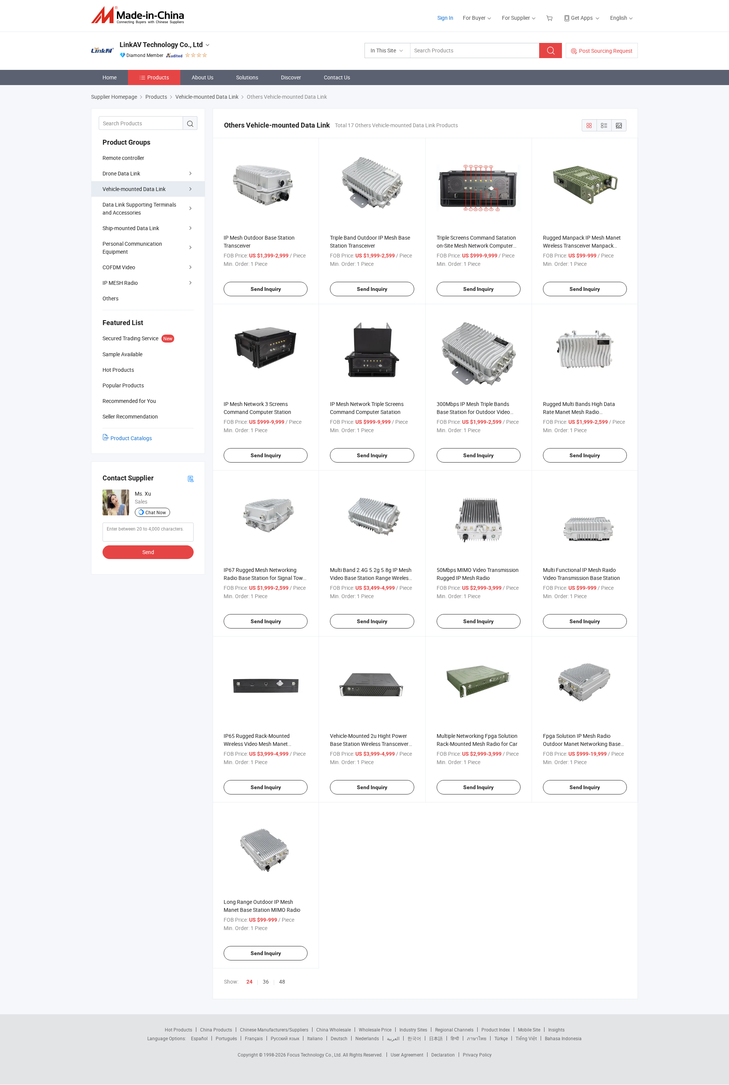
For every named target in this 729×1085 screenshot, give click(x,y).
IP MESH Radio (120, 282)
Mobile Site (529, 1030)
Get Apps (582, 17)
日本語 (436, 1038)
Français (254, 1038)
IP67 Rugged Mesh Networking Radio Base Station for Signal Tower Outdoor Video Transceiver (266, 577)
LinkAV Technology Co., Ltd (161, 45)
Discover (291, 77)
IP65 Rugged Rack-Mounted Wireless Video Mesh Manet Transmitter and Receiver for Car (262, 743)
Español (199, 1038)
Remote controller (123, 157)
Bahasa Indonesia (563, 1038)
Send (148, 552)
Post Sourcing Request (606, 50)
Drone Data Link (121, 173)
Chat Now (155, 512)
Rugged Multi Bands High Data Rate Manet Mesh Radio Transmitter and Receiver (579, 411)
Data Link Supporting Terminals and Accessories (139, 208)
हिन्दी (455, 1038)
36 (266, 981)
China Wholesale (333, 1030)
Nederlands (367, 1038)
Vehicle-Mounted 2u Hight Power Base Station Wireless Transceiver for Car (369, 743)
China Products (216, 1030)
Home (110, 77)
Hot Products (178, 1030)
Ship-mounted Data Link (131, 228)
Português (226, 1038)
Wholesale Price (375, 1030)
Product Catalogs (131, 438)
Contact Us (337, 77)
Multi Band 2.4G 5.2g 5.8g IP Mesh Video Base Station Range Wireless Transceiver (371, 577)
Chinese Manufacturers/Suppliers (274, 1030)
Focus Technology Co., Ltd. (315, 1055)
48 (282, 981)
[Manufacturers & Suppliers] (140, 15)
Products (158, 77)
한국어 (414, 1038)
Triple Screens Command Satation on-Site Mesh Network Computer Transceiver (476, 245)
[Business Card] (191, 478)
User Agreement (407, 1055)
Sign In (445, 17)
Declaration (443, 1055)
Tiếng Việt (526, 1038)
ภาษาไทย (476, 1038)
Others (110, 298)
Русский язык (285, 1038)
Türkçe (501, 1038)
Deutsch (339, 1038)
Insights (556, 1030)
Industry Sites (413, 1030)
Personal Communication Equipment (132, 247)
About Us (202, 77)
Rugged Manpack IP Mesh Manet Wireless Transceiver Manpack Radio (582, 245)
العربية (393, 1038)
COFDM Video (119, 267)
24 (249, 982)
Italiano (315, 1038)
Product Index (495, 1030)
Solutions (247, 77)
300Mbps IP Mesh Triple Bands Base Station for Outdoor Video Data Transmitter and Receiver (473, 411)
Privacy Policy (477, 1055)
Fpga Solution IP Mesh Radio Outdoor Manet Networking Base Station (581, 743)
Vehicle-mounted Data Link (134, 189)
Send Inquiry (266, 289)
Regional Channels (454, 1030)
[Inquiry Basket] (550, 17)
